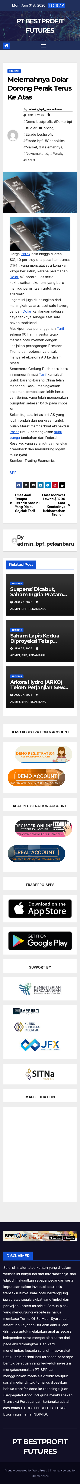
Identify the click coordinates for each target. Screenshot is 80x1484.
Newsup (66, 1470)
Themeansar (39, 1476)
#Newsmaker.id (35, 153)
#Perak (56, 153)
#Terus (29, 160)
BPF (13, 473)
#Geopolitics (55, 141)
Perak (25, 254)
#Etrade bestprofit (38, 134)
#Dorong (46, 128)
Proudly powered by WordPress (26, 1470)
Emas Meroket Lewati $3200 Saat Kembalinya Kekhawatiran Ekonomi (53, 505)
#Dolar (31, 128)
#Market (30, 147)
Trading (14, 71)
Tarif (60, 328)
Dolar (14, 277)
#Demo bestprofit (37, 122)
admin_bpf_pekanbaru (45, 109)
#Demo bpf (63, 122)
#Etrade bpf (33, 141)
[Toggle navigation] (43, 46)
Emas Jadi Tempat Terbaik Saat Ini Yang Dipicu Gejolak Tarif (27, 503)
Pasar (14, 432)
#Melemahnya (50, 147)
